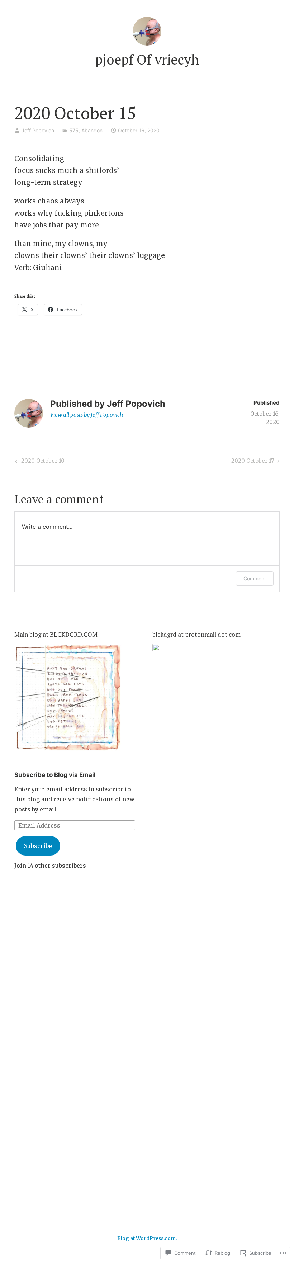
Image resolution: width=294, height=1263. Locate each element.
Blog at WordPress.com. (147, 1238)
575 (74, 130)
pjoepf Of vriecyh (147, 60)
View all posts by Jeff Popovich (86, 414)
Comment (254, 578)
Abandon (92, 130)
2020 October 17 (252, 462)
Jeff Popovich (38, 130)
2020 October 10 (39, 462)
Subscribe (38, 845)
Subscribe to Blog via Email (55, 774)
